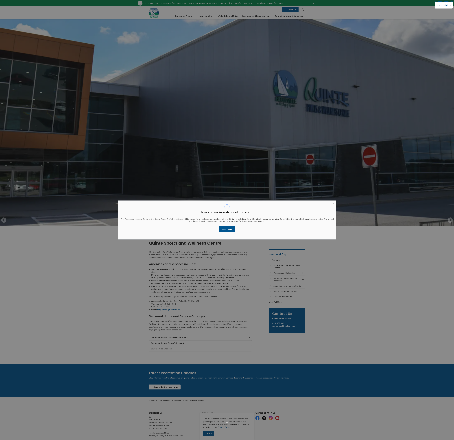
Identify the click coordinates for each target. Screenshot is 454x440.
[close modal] (333, 203)
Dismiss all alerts (444, 5)
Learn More (227, 229)
